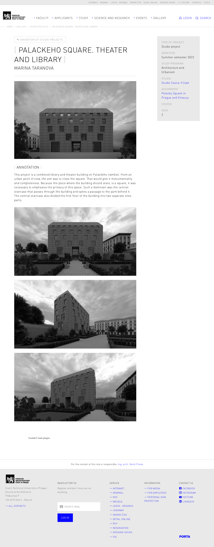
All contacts (17, 505)
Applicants (64, 18)
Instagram (189, 492)
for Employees (157, 492)
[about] (18, 479)
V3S (115, 536)
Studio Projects (39, 26)
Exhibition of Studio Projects (41, 39)
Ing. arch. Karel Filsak (130, 464)
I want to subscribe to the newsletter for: (77, 518)
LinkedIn (188, 501)
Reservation (121, 527)
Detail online (150, 2)
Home (10, 26)
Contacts (196, 2)
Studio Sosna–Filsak (175, 82)
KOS (115, 497)
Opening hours (167, 2)
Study (83, 18)
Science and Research (112, 18)
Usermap (118, 510)
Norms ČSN (135, 2)
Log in (65, 517)
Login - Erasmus (119, 2)
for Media (153, 488)
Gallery (159, 18)
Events (141, 18)
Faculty (42, 18)
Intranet (93, 2)
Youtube (187, 497)
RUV (115, 523)
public (67, 525)
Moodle (118, 501)
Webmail (104, 2)
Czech (207, 2)
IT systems (184, 2)
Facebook (188, 488)
